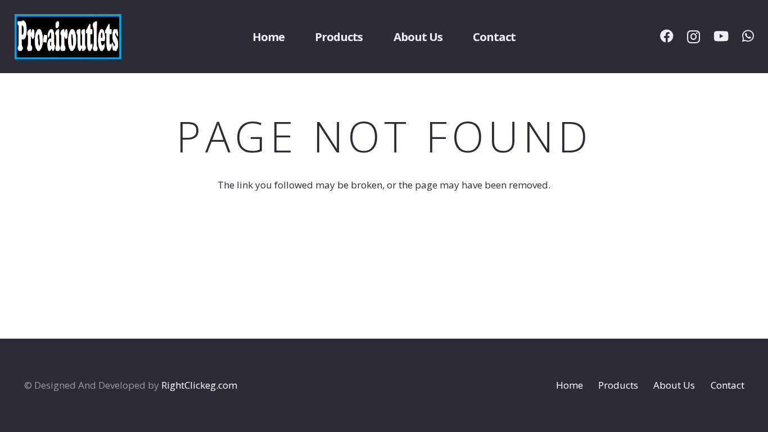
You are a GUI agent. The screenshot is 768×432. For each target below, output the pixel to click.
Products (618, 385)
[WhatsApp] (748, 36)
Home (569, 385)
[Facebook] (667, 36)
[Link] (68, 36)
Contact (727, 385)
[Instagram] (693, 36)
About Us (674, 385)
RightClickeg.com (199, 385)
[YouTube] (721, 36)
